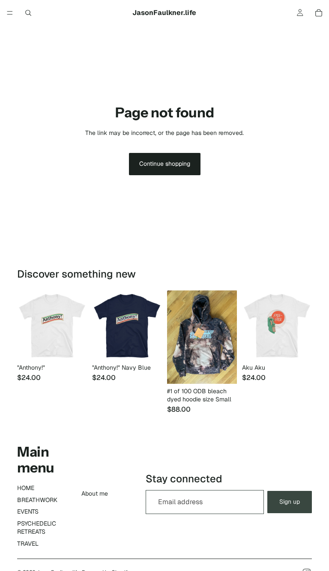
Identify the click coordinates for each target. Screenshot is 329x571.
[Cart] (318, 12)
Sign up (289, 501)
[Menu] (10, 13)
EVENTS (28, 511)
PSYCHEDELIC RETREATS (36, 528)
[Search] (28, 12)
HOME (25, 488)
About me (94, 493)
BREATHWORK (37, 500)
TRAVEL (28, 543)
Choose (305, 347)
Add (230, 370)
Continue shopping (164, 163)
